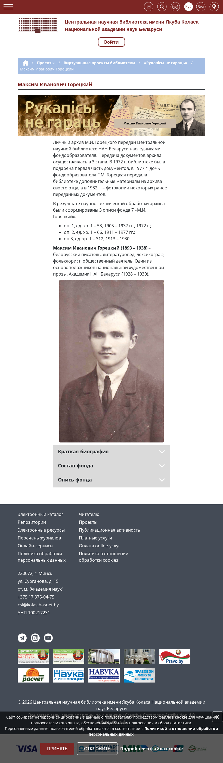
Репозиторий (32, 522)
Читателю (89, 514)
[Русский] (188, 6)
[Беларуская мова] (201, 6)
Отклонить (97, 749)
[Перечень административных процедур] (139, 656)
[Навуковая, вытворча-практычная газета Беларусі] (104, 675)
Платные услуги (95, 538)
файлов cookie (173, 717)
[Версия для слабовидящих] (175, 6)
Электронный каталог (40, 514)
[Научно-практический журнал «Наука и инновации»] (68, 675)
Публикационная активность (109, 530)
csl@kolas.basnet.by (38, 605)
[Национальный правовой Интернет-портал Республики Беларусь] (174, 656)
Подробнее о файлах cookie (151, 749)
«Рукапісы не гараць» (165, 62)
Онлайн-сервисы (35, 546)
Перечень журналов (39, 538)
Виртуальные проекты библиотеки (99, 62)
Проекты (46, 62)
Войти (111, 42)
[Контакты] (214, 6)
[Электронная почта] (148, 6)
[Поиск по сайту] (162, 6)
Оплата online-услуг (99, 546)
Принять (57, 749)
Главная (24, 63)
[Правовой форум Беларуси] (139, 675)
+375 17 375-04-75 (36, 597)
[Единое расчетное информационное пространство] (33, 675)
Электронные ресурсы (41, 530)
